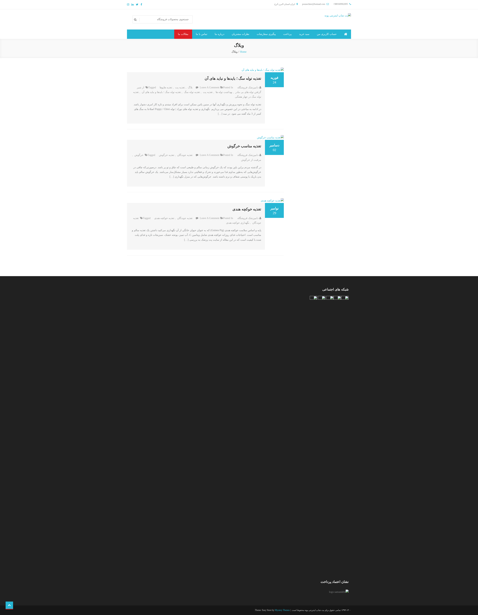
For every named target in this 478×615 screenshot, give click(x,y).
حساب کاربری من (327, 34)
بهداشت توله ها (224, 92)
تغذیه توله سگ (192, 92)
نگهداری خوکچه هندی (237, 222)
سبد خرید (304, 34)
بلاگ (190, 87)
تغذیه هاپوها (166, 87)
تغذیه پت (180, 87)
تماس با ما (201, 34)
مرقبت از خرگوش (251, 160)
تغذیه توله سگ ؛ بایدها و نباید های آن (233, 78)
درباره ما (219, 34)
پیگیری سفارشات (266, 34)
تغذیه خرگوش (166, 155)
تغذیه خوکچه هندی (246, 209)
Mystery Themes (282, 610)
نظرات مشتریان (240, 34)
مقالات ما (183, 34)
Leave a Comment (209, 87)
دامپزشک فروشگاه (248, 87)
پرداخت (287, 34)
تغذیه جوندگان (185, 155)
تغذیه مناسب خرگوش (244, 146)
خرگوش (138, 155)
